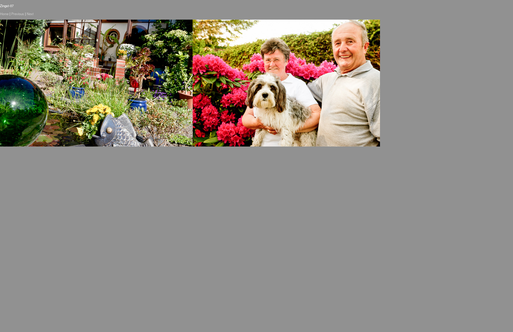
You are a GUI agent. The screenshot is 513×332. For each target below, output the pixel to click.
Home (4, 13)
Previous (17, 13)
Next (30, 13)
